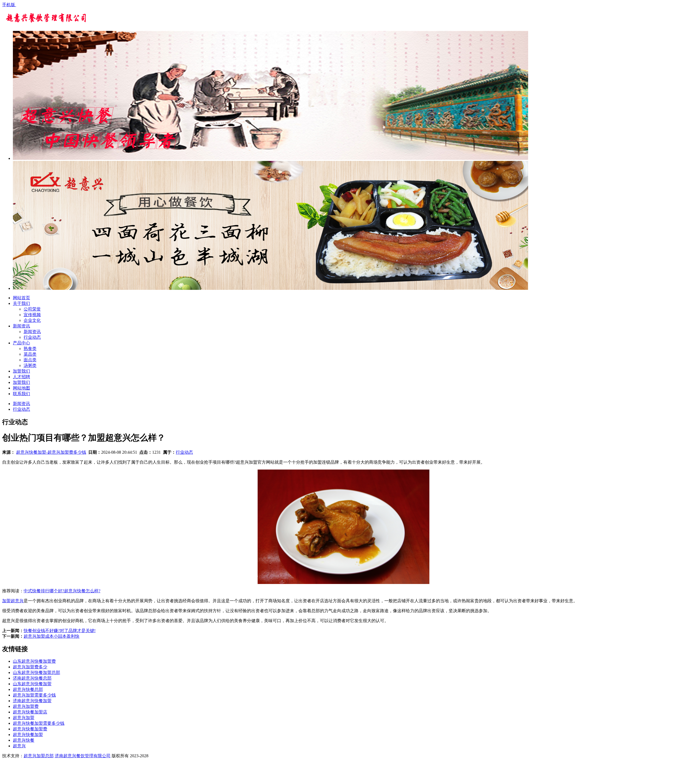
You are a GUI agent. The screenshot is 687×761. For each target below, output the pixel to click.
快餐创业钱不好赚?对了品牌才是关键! (60, 630)
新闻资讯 (21, 326)
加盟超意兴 (13, 600)
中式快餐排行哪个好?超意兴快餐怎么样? (62, 591)
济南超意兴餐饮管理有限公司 (83, 755)
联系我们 (21, 393)
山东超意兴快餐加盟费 (34, 661)
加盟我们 (21, 371)
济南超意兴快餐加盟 (32, 700)
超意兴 (19, 746)
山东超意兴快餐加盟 (32, 683)
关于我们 (21, 303)
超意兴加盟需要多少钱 (34, 695)
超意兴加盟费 (26, 706)
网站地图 (21, 388)
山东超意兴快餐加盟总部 (36, 672)
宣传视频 (32, 314)
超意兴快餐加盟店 (30, 712)
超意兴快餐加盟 (28, 734)
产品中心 (21, 343)
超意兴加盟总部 (39, 755)
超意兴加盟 (23, 717)
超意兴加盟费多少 (30, 667)
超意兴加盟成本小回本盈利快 (51, 636)
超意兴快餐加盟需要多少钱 (38, 723)
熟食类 (30, 348)
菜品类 (30, 354)
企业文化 (32, 320)
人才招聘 (21, 376)
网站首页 (21, 297)
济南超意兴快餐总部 (32, 678)
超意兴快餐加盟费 (30, 729)
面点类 (30, 360)
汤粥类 (30, 365)
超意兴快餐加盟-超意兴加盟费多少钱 (51, 452)
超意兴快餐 (23, 740)
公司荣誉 (32, 309)
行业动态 (32, 337)
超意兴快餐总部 (28, 689)
